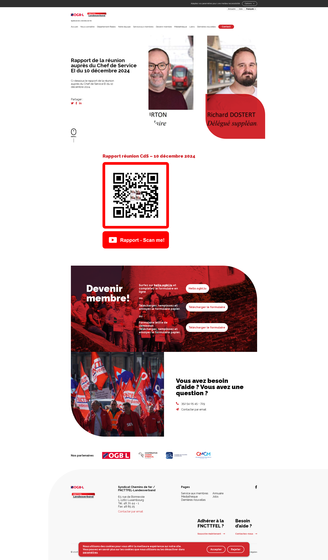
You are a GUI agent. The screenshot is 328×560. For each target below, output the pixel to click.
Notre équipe (124, 27)
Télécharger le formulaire (207, 307)
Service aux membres (143, 27)
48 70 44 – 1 (131, 503)
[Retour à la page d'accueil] (97, 14)
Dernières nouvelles (206, 27)
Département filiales (106, 27)
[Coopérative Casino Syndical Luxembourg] (148, 455)
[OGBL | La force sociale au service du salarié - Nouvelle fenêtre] (85, 487)
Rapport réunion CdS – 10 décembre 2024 (148, 156)
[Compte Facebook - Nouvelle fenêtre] (256, 487)
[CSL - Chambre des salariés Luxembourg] (176, 455)
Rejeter (236, 549)
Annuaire (231, 9)
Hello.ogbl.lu (197, 288)
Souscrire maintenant (209, 534)
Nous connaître (87, 27)
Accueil (74, 27)
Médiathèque (180, 27)
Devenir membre (164, 27)
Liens (192, 27)
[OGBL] (116, 455)
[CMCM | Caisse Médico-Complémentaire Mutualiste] (203, 455)
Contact (226, 27)
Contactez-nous (244, 534)
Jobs (241, 9)
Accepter (216, 549)
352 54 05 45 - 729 (193, 403)
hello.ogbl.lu (163, 285)
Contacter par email (193, 409)
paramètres (90, 552)
